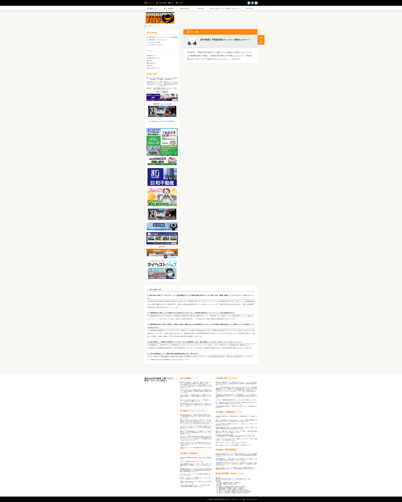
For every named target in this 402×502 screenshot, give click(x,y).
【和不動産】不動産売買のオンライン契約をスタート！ (225, 39)
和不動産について (152, 8)
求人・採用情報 (168, 8)
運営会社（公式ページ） (233, 8)
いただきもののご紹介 (152, 42)
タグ (172, 3)
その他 (180, 3)
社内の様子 (201, 8)
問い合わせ (249, 8)
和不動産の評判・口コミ (153, 58)
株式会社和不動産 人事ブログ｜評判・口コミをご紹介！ (159, 379)
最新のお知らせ (185, 8)
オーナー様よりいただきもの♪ (154, 45)
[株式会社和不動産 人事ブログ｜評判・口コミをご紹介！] (160, 17)
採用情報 (148, 60)
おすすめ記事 (162, 3)
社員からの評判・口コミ (217, 8)
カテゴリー (150, 3)
